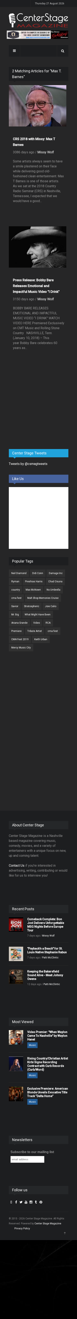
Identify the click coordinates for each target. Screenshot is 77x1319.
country (15, 589)
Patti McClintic (50, 957)
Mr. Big (15, 614)
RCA (48, 622)
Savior (14, 606)
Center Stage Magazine (47, 1223)
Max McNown (33, 589)
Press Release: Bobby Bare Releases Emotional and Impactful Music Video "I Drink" (36, 286)
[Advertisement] (39, 413)
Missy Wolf (45, 152)
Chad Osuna (55, 581)
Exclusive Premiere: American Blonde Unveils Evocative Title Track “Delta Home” (47, 1092)
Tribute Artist (34, 631)
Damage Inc (56, 573)
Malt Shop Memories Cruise (43, 598)
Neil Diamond (18, 573)
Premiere (16, 631)
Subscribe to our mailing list (32, 1152)
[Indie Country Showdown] (37, 35)
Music (32, 1045)
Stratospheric (31, 606)
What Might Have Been (38, 614)
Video (36, 622)
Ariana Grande (19, 622)
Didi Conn (37, 573)
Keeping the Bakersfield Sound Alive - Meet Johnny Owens (45, 975)
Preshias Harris (34, 581)
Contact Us (16, 865)
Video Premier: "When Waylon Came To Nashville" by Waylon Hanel (47, 1035)
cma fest (16, 598)
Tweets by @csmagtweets (28, 464)
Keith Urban (40, 639)
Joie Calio (50, 606)
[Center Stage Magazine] (38, 20)
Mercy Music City (21, 647)
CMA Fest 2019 (20, 639)
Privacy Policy (22, 1228)
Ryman (15, 581)
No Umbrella (53, 589)
